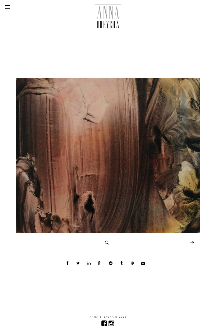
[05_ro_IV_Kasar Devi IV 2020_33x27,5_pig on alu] (108, 231)
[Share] (67, 263)
